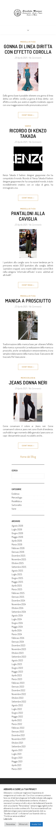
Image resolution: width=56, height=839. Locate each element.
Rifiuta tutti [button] (23, 824)
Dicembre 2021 (18, 735)
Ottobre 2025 (18, 563)
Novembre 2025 (19, 559)
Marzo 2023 (17, 679)
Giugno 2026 (17, 533)
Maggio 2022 (17, 716)
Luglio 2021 (16, 754)
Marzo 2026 (17, 544)
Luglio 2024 (17, 619)
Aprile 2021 (16, 765)
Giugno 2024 (17, 623)
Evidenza (15, 493)
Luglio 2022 (17, 709)
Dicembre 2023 (18, 645)
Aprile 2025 (17, 585)
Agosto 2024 (17, 615)
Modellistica (28, 42)
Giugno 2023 (17, 667)
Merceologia (28, 378)
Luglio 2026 (17, 529)
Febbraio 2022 (18, 727)
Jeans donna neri (28, 382)
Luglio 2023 (17, 664)
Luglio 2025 (17, 574)
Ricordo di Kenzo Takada (28, 133)
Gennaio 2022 (18, 731)
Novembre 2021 (18, 739)
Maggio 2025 (17, 581)
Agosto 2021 (17, 750)
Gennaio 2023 (18, 686)
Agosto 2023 (17, 660)
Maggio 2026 (17, 536)
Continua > (28, 115)
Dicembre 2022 (18, 690)
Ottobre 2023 (18, 652)
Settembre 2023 (19, 656)
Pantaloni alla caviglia (28, 216)
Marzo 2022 (17, 724)
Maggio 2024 (17, 626)
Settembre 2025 (19, 566)
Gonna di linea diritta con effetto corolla (28, 49)
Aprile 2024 (17, 630)
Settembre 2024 (19, 611)
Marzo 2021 (17, 768)
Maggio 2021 (17, 761)
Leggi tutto (8, 818)
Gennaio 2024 (18, 641)
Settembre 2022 (19, 701)
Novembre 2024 (19, 604)
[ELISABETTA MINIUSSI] (28, 13)
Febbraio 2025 (18, 593)
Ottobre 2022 (18, 697)
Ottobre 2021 (17, 742)
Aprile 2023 (17, 675)
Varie (28, 126)
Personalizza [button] (10, 824)
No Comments (35, 57)
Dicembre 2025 (18, 555)
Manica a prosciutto (28, 301)
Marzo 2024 (17, 634)
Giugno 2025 (17, 578)
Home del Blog (28, 456)
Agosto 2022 (17, 705)
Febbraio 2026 (18, 548)
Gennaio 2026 (18, 551)
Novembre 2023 (19, 649)
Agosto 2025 (17, 570)
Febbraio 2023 (18, 682)
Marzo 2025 (17, 589)
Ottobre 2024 (17, 608)
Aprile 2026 (17, 540)
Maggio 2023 (17, 671)
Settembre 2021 (19, 746)
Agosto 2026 (17, 525)
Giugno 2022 (17, 712)
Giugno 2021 (17, 757)
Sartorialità (17, 505)
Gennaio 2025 (18, 596)
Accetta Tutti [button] (36, 824)
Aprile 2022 (17, 720)
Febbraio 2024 (18, 638)
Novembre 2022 (19, 694)
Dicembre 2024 (18, 600)
